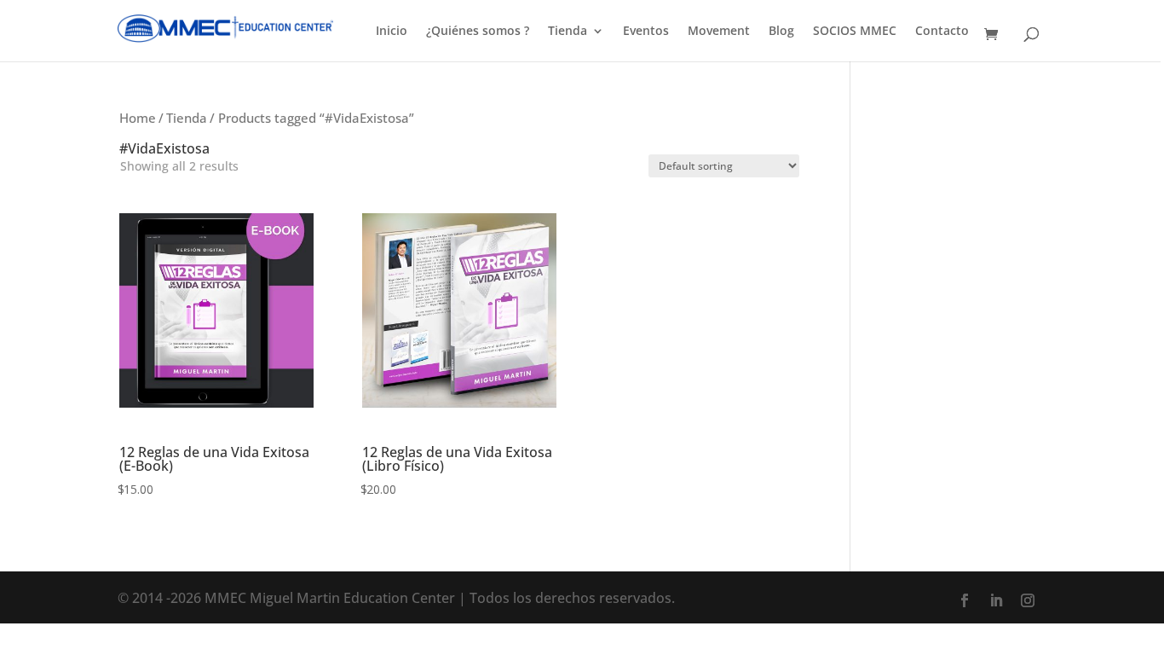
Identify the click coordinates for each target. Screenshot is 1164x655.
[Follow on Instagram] (1027, 600)
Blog (781, 31)
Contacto (942, 31)
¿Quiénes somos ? (477, 31)
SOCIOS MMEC (854, 31)
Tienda (567, 31)
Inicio (391, 31)
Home (137, 117)
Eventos (646, 31)
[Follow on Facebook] (964, 600)
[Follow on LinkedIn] (996, 600)
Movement (719, 31)
